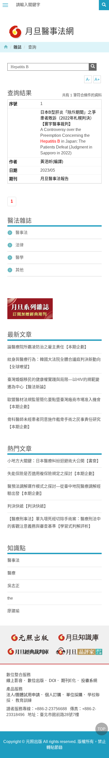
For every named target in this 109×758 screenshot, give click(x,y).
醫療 (11, 573)
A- (88, 79)
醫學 (19, 257)
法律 (19, 245)
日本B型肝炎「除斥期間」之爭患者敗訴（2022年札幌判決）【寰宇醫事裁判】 (68, 118)
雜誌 (17, 47)
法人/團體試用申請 (23, 695)
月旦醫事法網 (48, 30)
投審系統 (89, 680)
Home (6, 46)
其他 (19, 270)
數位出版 (36, 680)
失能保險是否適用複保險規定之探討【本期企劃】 (52, 473)
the (10, 598)
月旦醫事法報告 (54, 178)
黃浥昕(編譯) (51, 161)
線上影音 (14, 680)
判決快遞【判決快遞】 (27, 506)
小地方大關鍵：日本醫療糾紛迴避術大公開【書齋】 (54, 461)
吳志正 (13, 586)
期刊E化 (68, 680)
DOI (52, 680)
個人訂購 (53, 695)
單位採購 (74, 695)
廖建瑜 (13, 611)
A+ (97, 79)
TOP (101, 729)
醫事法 (21, 232)
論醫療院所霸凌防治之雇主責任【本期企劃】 (47, 347)
